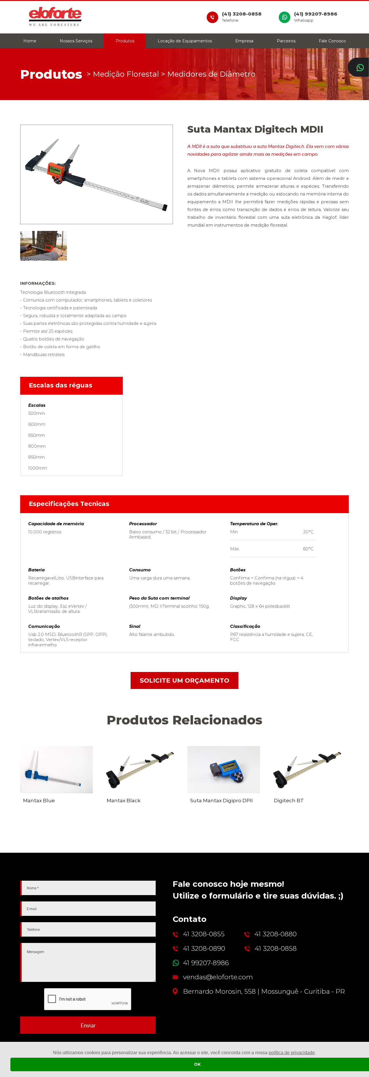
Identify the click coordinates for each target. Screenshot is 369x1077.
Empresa (244, 41)
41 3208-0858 (276, 948)
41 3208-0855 (204, 934)
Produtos (125, 41)
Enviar (88, 1025)
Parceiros (286, 41)
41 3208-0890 (204, 948)
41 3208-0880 (276, 934)
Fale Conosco (332, 41)
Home (29, 41)
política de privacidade (292, 1052)
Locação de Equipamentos (185, 41)
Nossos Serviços (76, 41)
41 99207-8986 (206, 963)
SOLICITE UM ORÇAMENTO (184, 680)
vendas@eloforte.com (218, 977)
